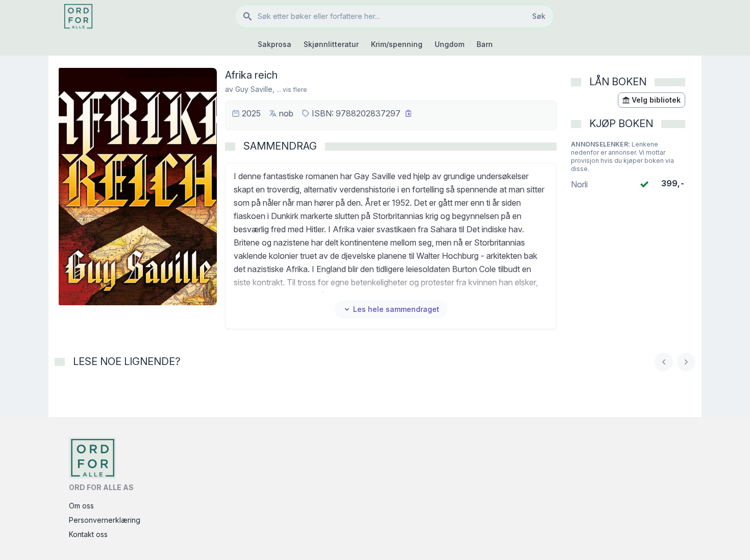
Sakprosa (274, 44)
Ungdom (449, 44)
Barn (485, 44)
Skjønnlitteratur (331, 44)
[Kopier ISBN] (409, 113)
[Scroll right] (686, 362)
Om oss (81, 505)
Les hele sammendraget (396, 309)
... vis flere (292, 89)
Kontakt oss (88, 534)
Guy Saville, (254, 89)
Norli (579, 184)
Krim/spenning (396, 44)
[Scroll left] (664, 362)
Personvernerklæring (104, 520)
